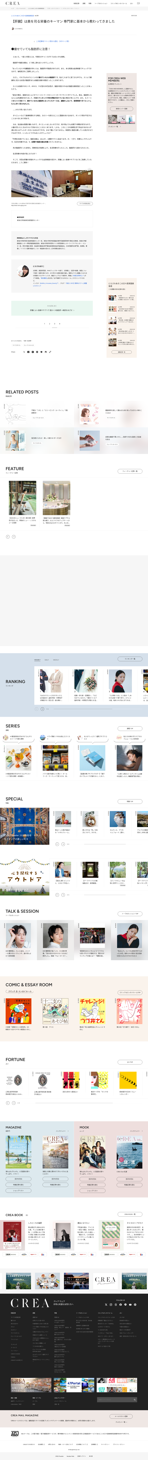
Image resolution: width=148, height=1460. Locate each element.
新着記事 (76, 3)
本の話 (91, 1456)
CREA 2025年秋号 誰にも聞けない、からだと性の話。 (62, 1339)
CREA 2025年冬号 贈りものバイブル (59, 1355)
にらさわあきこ (18, 29)
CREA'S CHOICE (15, 1354)
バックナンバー (61, 1131)
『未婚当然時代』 (77, 276)
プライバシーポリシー (119, 1444)
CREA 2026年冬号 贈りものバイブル (59, 1333)
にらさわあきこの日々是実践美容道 (24, 16)
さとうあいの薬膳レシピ (39, 1343)
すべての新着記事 (15, 1317)
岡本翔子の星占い (124, 1320)
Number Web (70, 1456)
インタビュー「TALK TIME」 (105, 1333)
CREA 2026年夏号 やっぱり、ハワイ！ (59, 1321)
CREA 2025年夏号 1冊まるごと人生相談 (60, 1345)
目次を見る (18, 1179)
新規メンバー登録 (121, 109)
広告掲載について (81, 1444)
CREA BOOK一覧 (130, 1214)
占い (131, 3)
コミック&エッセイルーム (119, 3)
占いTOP (130, 1062)
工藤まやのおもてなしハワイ (40, 1332)
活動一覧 (56, 1404)
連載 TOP (130, 728)
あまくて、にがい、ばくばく (105, 1336)
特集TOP (56, 1317)
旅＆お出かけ (14, 1323)
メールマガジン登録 (121, 1416)
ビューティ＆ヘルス (29, 345)
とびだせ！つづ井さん (104, 1327)
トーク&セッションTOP (82, 1317)
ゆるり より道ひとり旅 (104, 1346)
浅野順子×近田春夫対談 (82, 1325)
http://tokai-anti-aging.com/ (18, 205)
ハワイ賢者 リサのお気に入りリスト (41, 1327)
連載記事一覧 (121, 352)
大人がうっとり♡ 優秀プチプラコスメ (41, 1355)
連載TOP (35, 1317)
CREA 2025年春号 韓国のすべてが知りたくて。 (62, 1350)
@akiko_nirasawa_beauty (48, 283)
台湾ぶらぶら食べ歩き (39, 1320)
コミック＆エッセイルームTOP (130, 992)
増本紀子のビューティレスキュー (41, 1360)
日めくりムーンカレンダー (127, 1333)
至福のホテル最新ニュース (40, 1335)
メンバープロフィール (60, 1401)
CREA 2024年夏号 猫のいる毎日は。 (59, 1366)
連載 (84, 3)
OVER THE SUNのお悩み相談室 (84, 1332)
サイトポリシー (105, 1444)
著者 (34, 1404)
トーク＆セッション (101, 3)
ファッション (14, 1339)
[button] (8, 537)
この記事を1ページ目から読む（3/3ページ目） (53, 41)
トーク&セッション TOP (130, 914)
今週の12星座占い (124, 1327)
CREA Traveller (59, 1456)
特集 (90, 3)
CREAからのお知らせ (17, 1360)
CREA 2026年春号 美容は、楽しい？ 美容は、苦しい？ (62, 1327)
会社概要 (40, 1444)
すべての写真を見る (85, 203)
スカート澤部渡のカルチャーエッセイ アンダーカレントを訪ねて (106, 1341)
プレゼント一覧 (113, 126)
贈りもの (13, 1320)
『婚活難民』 (44, 278)
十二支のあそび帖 (103, 1330)
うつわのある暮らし (38, 1346)
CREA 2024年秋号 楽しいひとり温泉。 (59, 1361)
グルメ (12, 1327)
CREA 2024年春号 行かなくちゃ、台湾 (59, 1371)
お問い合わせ (51, 1444)
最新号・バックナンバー (17, 1401)
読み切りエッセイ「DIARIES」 (106, 1323)
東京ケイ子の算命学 (125, 1330)
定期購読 (93, 1444)
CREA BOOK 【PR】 (16, 1404)
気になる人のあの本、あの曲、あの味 (84, 1321)
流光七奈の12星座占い (126, 1323)
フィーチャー (14, 1351)
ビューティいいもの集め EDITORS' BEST (39, 1350)
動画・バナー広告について (65, 1444)
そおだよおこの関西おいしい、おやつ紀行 (41, 1339)
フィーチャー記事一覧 (130, 471)
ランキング (14, 1344)
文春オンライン (81, 1456)
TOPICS (13, 1357)
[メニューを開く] (138, 3)
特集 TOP (130, 801)
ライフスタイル (16, 345)
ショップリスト (18, 1191)
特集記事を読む (18, 1185)
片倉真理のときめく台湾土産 (40, 1323)
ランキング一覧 (130, 659)
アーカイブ (14, 1347)
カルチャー (14, 1330)
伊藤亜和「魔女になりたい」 (106, 1320)
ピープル (35, 1401)
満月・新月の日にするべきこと (128, 1336)
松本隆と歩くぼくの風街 (82, 1328)
